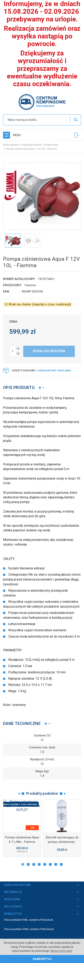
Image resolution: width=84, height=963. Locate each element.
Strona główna (11, 144)
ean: (6, 291)
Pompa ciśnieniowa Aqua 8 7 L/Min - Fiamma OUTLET (22, 842)
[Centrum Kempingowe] (42, 102)
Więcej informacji (61, 950)
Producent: (12, 285)
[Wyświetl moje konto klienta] (76, 135)
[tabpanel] (22, 828)
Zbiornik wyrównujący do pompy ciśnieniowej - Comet (62, 842)
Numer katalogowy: (19, 279)
